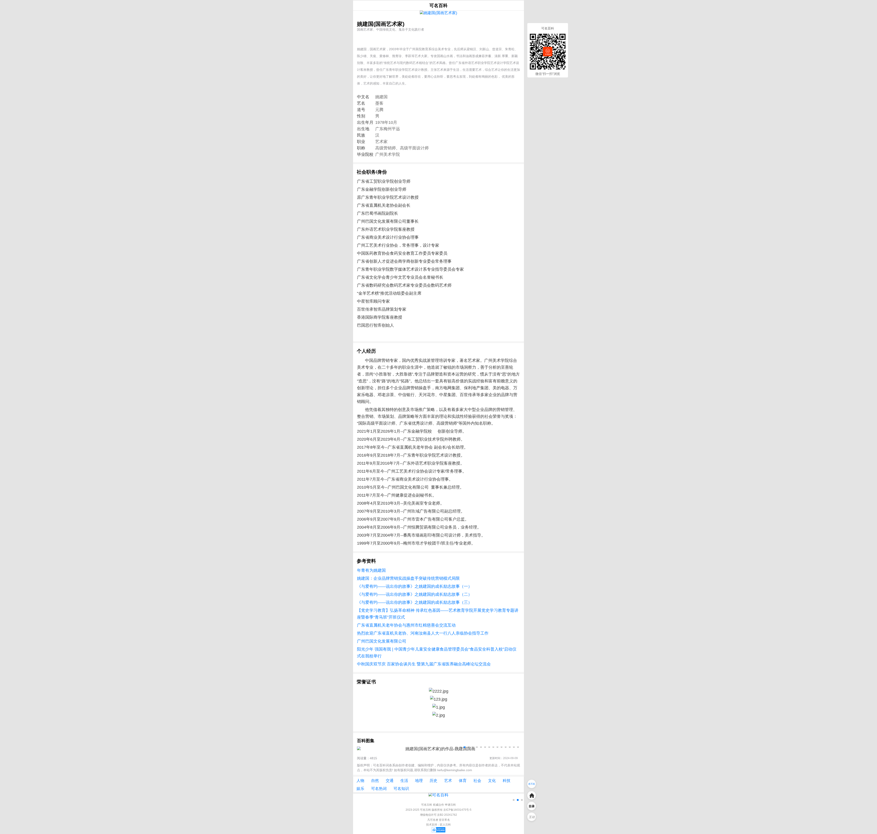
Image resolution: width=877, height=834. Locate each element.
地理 (419, 780)
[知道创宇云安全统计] (438, 831)
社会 (477, 780)
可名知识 (401, 788)
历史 (433, 780)
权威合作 (438, 804)
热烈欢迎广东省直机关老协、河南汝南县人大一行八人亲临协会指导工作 (423, 633)
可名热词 (379, 788)
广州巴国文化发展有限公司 (381, 641)
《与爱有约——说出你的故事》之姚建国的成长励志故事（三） (414, 602)
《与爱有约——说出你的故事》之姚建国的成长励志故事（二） (414, 594)
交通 (390, 780)
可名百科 (438, 5)
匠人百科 (445, 824)
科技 (506, 780)
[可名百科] (438, 795)
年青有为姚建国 (371, 570)
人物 (360, 780)
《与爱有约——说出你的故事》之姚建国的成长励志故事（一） (414, 586)
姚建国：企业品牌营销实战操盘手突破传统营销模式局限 (408, 578)
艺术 (448, 780)
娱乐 (360, 788)
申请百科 (450, 804)
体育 (463, 780)
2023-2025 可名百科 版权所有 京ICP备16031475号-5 (438, 809)
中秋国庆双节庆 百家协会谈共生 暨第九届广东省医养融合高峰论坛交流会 (424, 664)
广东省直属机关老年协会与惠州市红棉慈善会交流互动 (406, 625)
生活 (404, 780)
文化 (492, 780)
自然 (375, 780)
